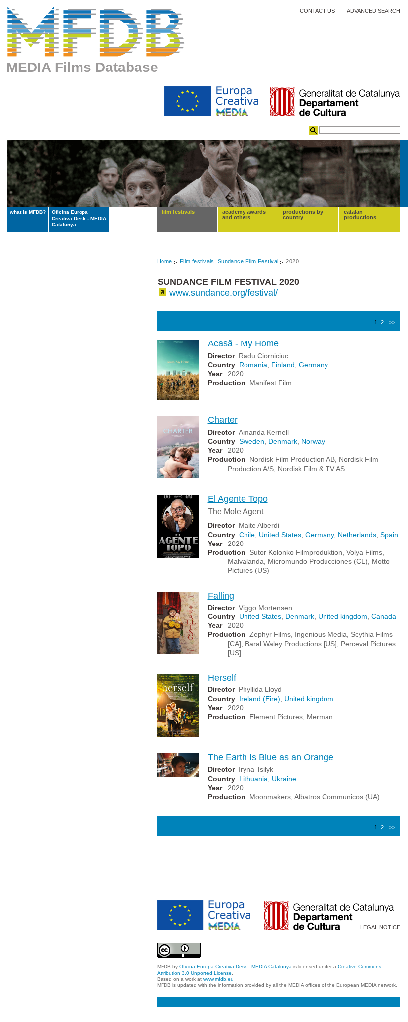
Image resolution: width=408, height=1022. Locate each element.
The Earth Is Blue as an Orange (270, 757)
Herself (222, 677)
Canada (383, 616)
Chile (247, 535)
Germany (313, 365)
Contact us (317, 11)
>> (392, 322)
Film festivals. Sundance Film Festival (229, 261)
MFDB (96, 32)
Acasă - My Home (243, 343)
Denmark (282, 441)
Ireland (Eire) (259, 699)
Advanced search (373, 11)
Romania (253, 365)
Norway (313, 441)
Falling (221, 596)
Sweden (251, 441)
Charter (223, 420)
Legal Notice (380, 927)
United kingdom (342, 616)
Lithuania (253, 779)
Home (164, 261)
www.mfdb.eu (218, 979)
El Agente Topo (238, 499)
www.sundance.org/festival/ (223, 293)
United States (280, 535)
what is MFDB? (28, 212)
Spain (389, 535)
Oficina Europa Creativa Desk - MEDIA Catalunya (79, 218)
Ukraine (284, 779)
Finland (283, 365)
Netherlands (357, 535)
